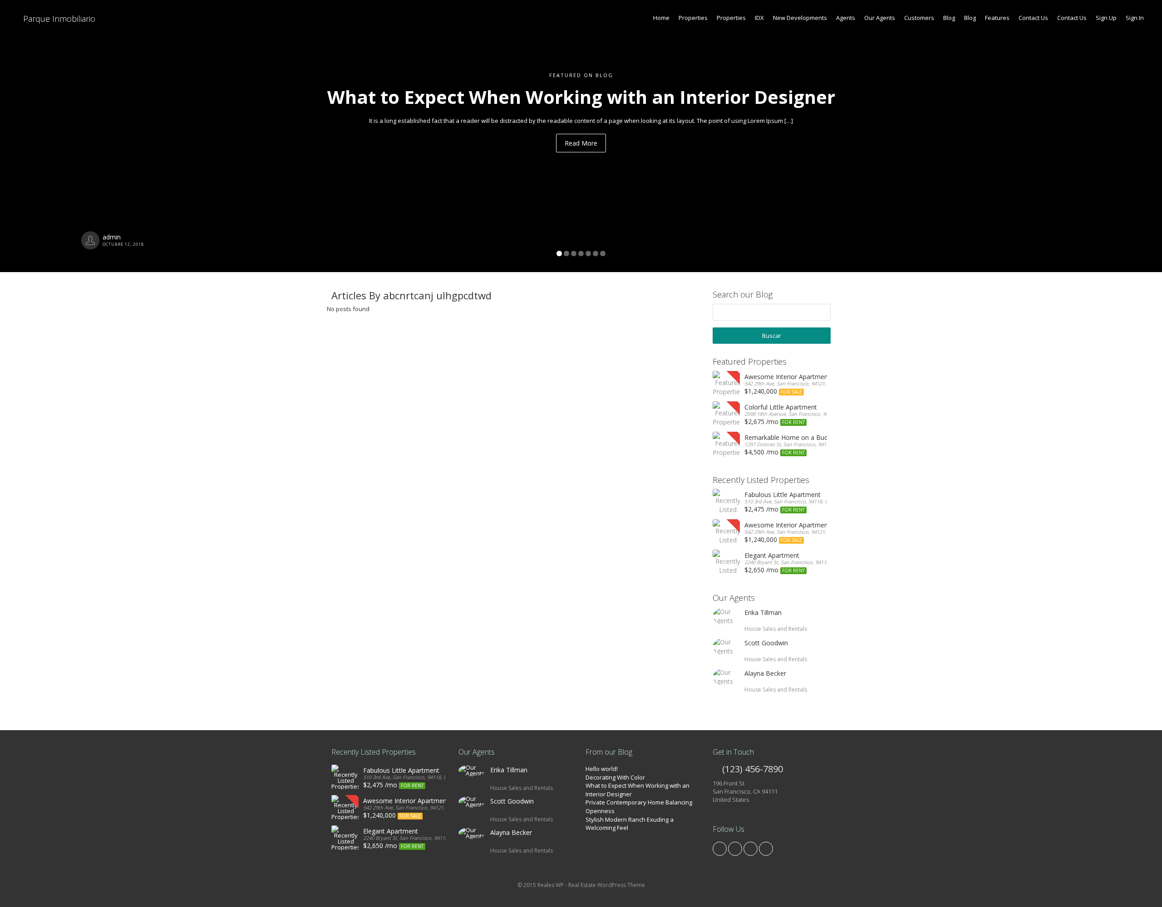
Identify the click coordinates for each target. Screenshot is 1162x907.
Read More (581, 143)
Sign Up (1106, 18)
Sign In (1135, 18)
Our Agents (879, 18)
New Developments (800, 18)
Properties (693, 18)
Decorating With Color (615, 777)
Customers (919, 18)
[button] (87, 136)
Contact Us (1033, 18)
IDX (759, 18)
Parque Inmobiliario (58, 18)
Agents (845, 18)
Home (661, 18)
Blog (949, 18)
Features (997, 18)
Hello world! (602, 769)
